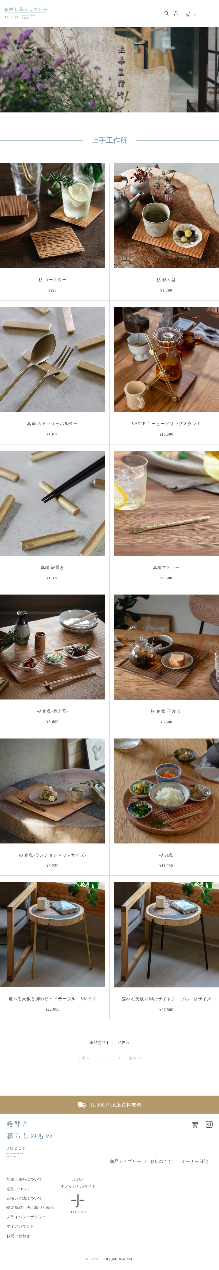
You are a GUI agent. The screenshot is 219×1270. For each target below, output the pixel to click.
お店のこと (161, 1161)
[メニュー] (207, 13)
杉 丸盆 (166, 855)
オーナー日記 (194, 1161)
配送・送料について (24, 1179)
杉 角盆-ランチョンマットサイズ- (52, 855)
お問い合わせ (18, 1236)
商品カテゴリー (125, 1161)
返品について (18, 1189)
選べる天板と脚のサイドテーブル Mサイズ (166, 999)
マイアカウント (20, 1226)
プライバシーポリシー (26, 1217)
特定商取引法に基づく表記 (30, 1208)
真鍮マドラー (166, 567)
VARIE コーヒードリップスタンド (166, 423)
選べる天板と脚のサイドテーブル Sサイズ (53, 999)
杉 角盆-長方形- (52, 711)
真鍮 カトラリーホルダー (52, 423)
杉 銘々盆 (166, 280)
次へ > (134, 1058)
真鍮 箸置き (52, 567)
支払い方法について (24, 1198)
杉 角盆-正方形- (166, 711)
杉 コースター (52, 280)
